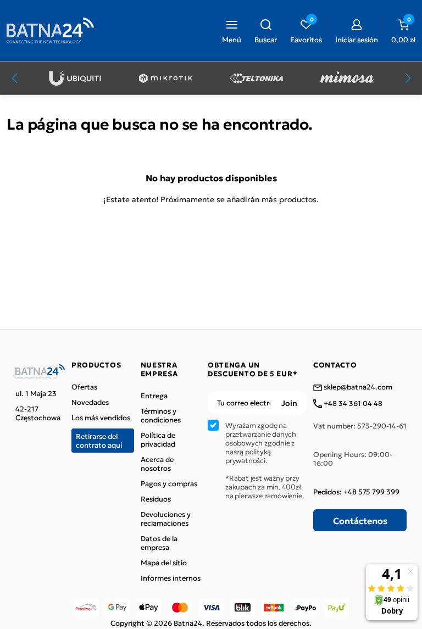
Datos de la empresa (159, 543)
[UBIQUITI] (75, 78)
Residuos (156, 498)
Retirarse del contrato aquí (99, 440)
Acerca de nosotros (157, 463)
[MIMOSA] (347, 78)
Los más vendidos (100, 417)
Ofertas (84, 386)
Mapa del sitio (164, 562)
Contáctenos (360, 520)
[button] (265, 30)
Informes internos (171, 578)
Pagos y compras (169, 483)
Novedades (90, 402)
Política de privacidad (158, 439)
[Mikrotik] (165, 78)
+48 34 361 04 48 (352, 404)
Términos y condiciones (161, 415)
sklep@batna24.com (357, 387)
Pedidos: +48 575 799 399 (356, 491)
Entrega (154, 395)
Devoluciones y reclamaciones (166, 518)
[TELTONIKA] (256, 78)
